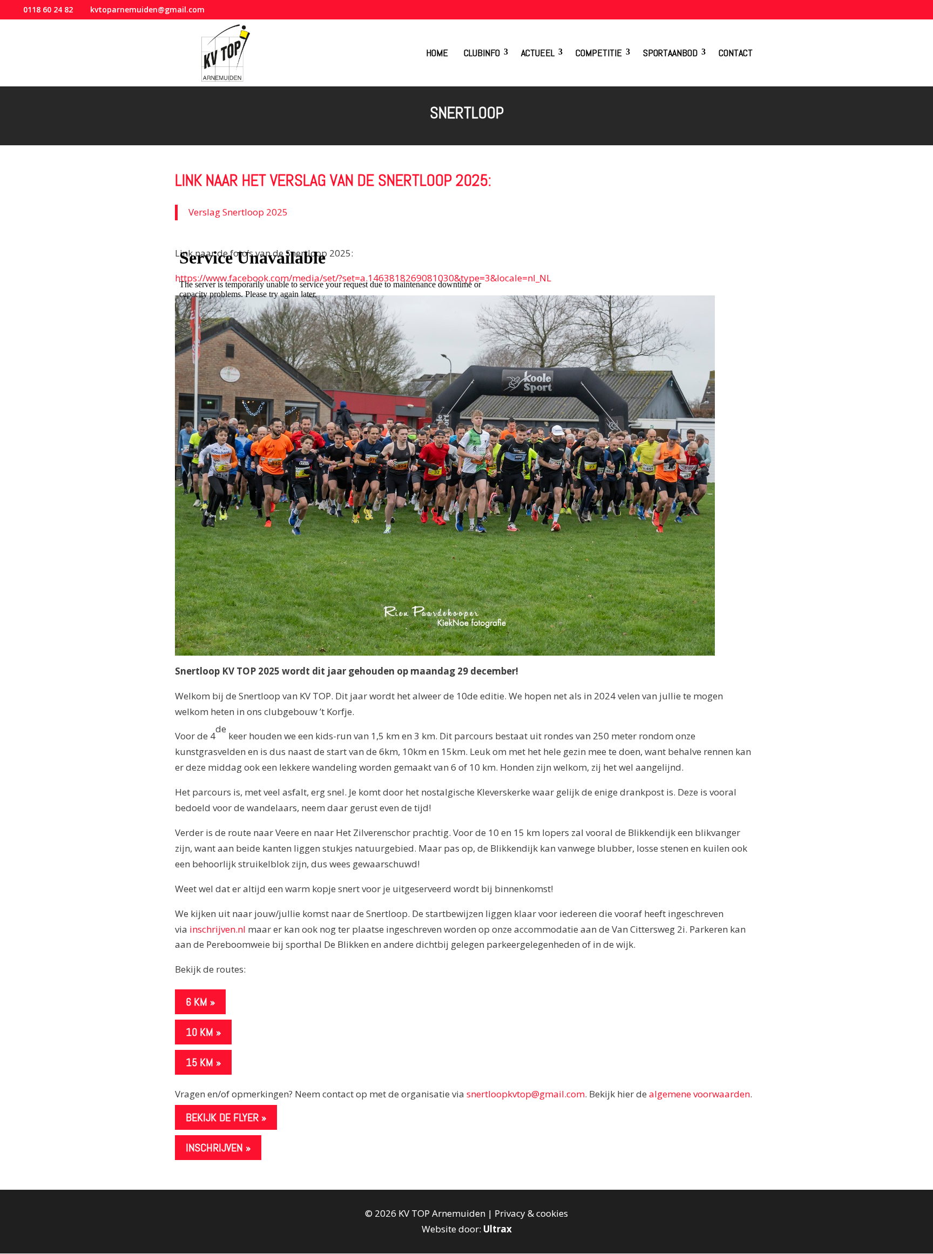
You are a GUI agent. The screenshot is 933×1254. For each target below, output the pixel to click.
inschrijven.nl (218, 929)
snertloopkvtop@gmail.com (525, 1094)
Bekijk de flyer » (226, 1117)
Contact (736, 52)
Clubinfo (482, 52)
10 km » (203, 1032)
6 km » (200, 1002)
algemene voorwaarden (699, 1094)
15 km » (203, 1062)
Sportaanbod (670, 52)
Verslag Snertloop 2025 (238, 212)
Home (437, 52)
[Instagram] (901, 13)
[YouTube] (886, 13)
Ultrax (497, 1229)
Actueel (538, 52)
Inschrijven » (218, 1148)
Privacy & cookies (531, 1213)
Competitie (599, 52)
